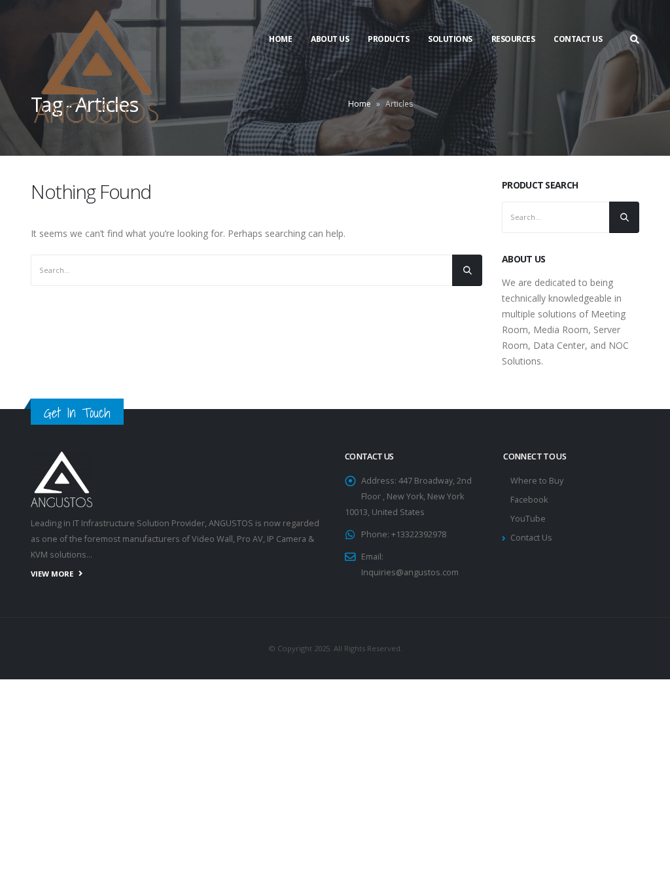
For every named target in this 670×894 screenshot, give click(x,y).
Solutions (450, 39)
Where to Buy (536, 480)
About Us (330, 39)
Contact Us (578, 39)
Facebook (529, 499)
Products (388, 39)
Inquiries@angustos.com (410, 572)
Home (280, 39)
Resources (513, 39)
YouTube (528, 518)
